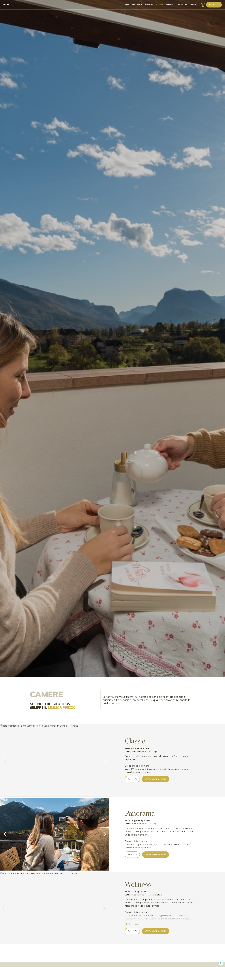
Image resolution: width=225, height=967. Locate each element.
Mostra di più (132, 924)
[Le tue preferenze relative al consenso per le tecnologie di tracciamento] (221, 963)
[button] (6, 5)
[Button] (203, 5)
